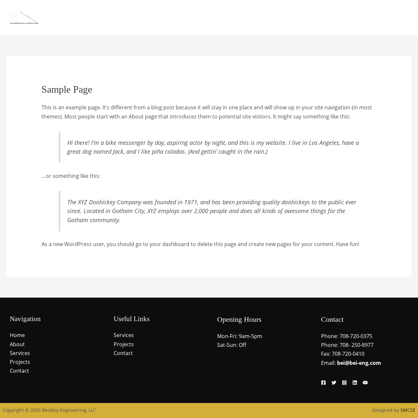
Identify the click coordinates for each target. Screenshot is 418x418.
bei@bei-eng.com (359, 362)
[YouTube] (365, 382)
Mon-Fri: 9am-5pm (239, 336)
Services (336, 17)
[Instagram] (344, 382)
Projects (366, 17)
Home (282, 17)
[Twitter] (333, 382)
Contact (396, 17)
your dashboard (169, 244)
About (307, 17)
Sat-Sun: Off (231, 344)
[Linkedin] (354, 382)
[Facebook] (323, 382)
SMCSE (407, 410)
